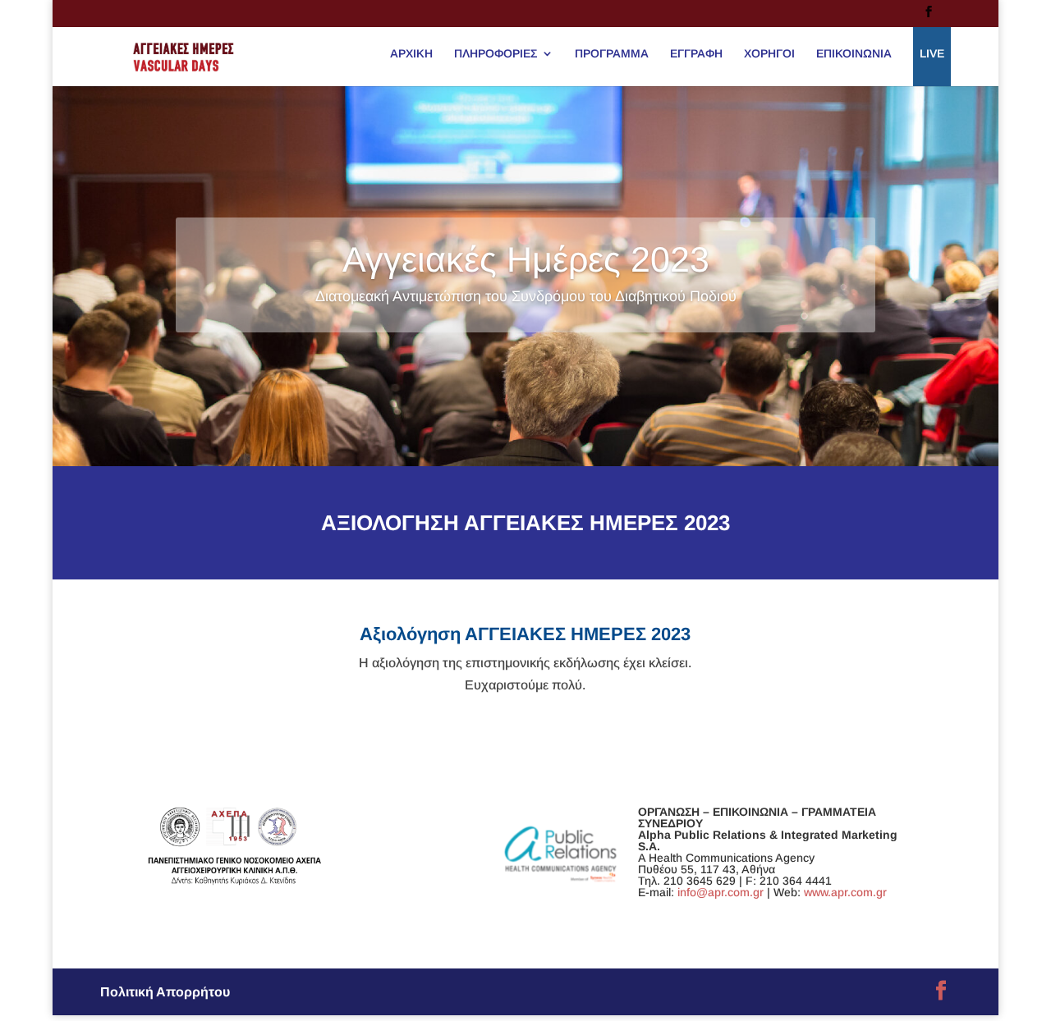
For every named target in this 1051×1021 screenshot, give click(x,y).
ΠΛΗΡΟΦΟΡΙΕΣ (495, 54)
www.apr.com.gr (845, 892)
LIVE (932, 54)
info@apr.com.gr (720, 892)
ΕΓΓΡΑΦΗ (696, 54)
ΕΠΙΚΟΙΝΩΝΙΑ (854, 54)
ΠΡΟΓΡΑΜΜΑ (612, 54)
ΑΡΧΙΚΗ (411, 54)
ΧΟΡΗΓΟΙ (769, 54)
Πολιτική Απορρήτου (165, 992)
